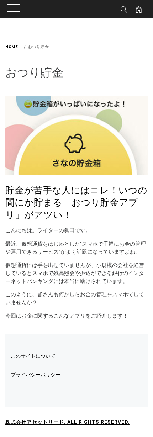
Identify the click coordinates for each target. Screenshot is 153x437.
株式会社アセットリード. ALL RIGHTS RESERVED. (67, 422)
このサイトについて (33, 356)
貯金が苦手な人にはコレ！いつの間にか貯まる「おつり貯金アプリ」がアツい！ (76, 201)
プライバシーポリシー (35, 375)
